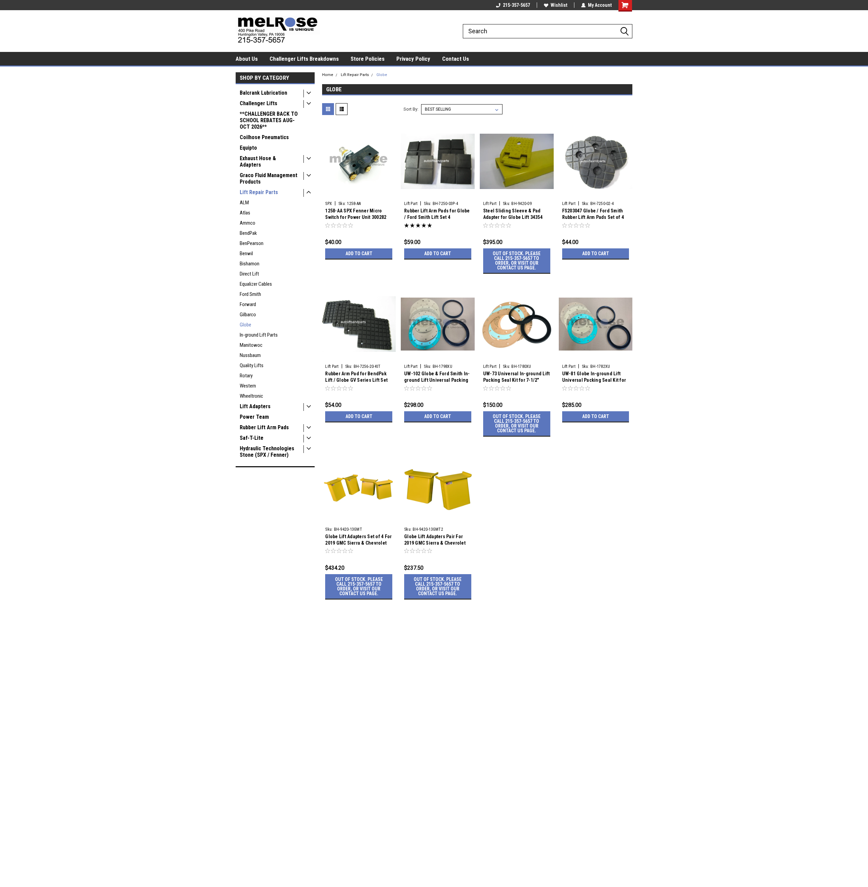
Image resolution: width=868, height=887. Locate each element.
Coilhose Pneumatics (264, 137)
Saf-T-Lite (251, 438)
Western (248, 386)
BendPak (248, 233)
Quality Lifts (251, 365)
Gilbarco (248, 315)
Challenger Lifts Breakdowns (304, 58)
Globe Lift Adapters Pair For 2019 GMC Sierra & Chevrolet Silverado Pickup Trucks (435, 543)
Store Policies (367, 58)
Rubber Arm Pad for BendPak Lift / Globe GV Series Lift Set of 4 (356, 380)
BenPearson (251, 243)
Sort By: (410, 109)
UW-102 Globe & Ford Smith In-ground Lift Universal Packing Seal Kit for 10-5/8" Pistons (437, 380)
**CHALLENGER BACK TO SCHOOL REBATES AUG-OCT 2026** (269, 120)
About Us (247, 58)
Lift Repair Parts (259, 192)
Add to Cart (359, 253)
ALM (244, 203)
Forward (248, 304)
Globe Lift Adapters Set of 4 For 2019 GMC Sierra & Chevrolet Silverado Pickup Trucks (358, 543)
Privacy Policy (413, 58)
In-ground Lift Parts (259, 335)
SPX (328, 203)
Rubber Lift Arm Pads (264, 427)
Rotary (246, 376)
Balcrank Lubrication (263, 93)
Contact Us (455, 58)
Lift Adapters (255, 406)
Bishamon (249, 264)
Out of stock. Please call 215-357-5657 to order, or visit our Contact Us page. (516, 260)
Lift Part (410, 203)
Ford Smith (250, 294)
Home (327, 75)
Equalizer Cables (256, 284)
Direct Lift (249, 274)
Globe (245, 325)
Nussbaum (250, 355)
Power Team (254, 417)
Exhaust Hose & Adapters (258, 161)
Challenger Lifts (258, 103)
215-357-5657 (516, 5)
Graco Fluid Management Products (268, 178)
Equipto (248, 148)
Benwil (246, 253)
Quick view (359, 193)
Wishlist (559, 5)
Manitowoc (251, 345)
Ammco (247, 223)
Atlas (245, 213)
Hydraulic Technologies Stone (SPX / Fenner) (267, 451)
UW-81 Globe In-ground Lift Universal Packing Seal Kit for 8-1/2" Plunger (594, 380)
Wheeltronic (251, 396)
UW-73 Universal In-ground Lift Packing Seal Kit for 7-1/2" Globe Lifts (516, 380)
